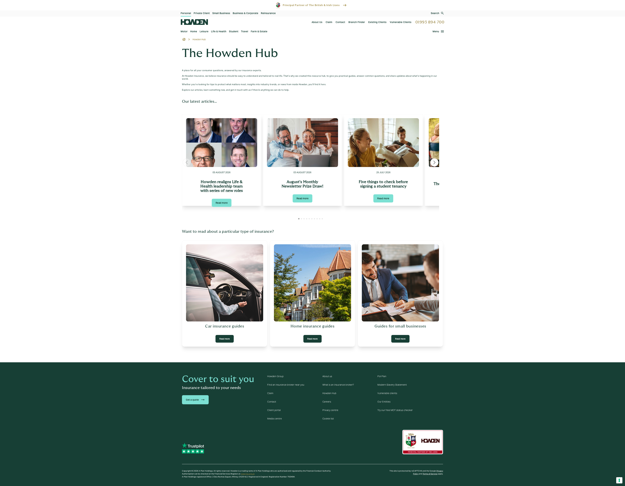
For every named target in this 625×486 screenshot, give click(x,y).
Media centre (274, 418)
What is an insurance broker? (338, 384)
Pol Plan (381, 376)
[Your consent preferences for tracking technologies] (619, 480)
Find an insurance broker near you (285, 384)
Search (435, 13)
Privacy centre (330, 410)
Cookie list (328, 418)
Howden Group (275, 376)
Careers (326, 401)
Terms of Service (430, 474)
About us (327, 376)
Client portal (274, 410)
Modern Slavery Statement (392, 384)
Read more (222, 202)
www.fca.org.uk (248, 474)
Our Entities (383, 401)
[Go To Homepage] (194, 22)
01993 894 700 (429, 22)
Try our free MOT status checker (395, 410)
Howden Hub (329, 393)
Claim (270, 393)
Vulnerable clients (387, 393)
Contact (271, 401)
